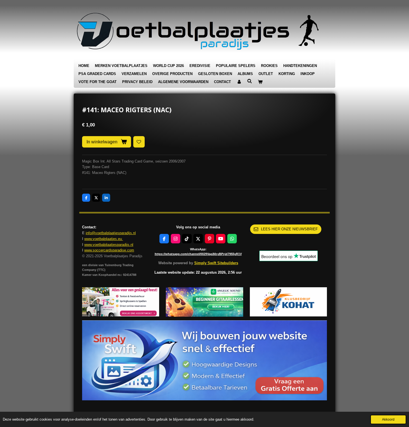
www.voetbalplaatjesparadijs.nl (108, 245)
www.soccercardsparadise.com (109, 250)
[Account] (239, 82)
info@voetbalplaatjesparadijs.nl (111, 233)
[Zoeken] (249, 81)
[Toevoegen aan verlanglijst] (139, 142)
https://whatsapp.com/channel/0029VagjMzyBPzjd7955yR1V (198, 254)
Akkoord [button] (388, 419)
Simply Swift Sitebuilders (216, 263)
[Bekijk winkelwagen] (260, 82)
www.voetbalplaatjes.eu (103, 239)
